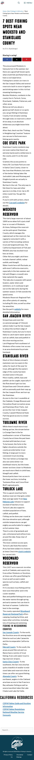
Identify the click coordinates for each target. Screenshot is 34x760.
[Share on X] (17, 59)
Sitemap (18, 757)
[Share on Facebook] (7, 59)
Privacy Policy (8, 755)
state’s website (24, 551)
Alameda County (10, 676)
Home (4, 11)
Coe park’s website (17, 203)
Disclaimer (20, 755)
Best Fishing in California (15, 11)
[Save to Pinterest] (26, 59)
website (17, 309)
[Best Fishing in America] (2, 2)
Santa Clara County (11, 662)
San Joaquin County (11, 632)
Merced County (9, 647)
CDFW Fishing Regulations (14, 709)
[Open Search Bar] (19, 2)
